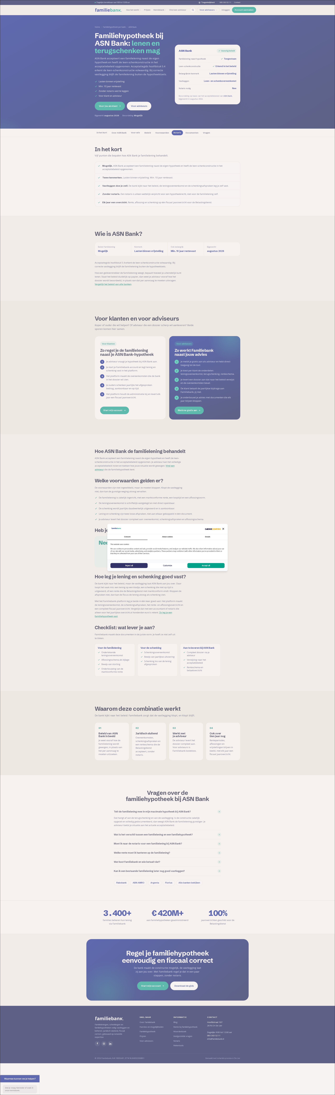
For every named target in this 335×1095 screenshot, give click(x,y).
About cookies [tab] (167, 537)
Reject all (129, 565)
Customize (167, 565)
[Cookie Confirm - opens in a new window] (213, 529)
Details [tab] (207, 537)
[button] (223, 529)
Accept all (206, 565)
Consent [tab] (127, 537)
